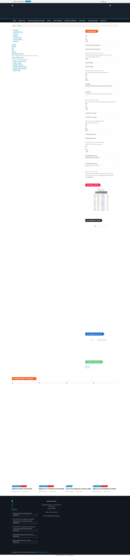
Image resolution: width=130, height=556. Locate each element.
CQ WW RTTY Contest (91, 117)
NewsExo (38, 552)
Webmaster (17, 491)
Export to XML (17, 70)
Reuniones (16, 41)
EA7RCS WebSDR (57, 20)
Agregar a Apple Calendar (20, 66)
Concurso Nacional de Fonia (36, 20)
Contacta (103, 20)
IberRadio (87, 92)
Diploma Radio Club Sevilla (22, 489)
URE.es (14, 509)
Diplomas (15, 35)
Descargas (82, 20)
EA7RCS (49, 20)
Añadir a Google (17, 63)
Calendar (19, 25)
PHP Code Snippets (59, 555)
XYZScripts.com (71, 555)
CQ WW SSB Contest (90, 138)
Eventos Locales (17, 37)
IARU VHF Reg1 (89, 66)
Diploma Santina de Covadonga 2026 (22, 513)
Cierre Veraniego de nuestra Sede (78, 489)
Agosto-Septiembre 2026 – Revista (22, 540)
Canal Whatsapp (93, 20)
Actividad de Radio (18, 32)
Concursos (16, 34)
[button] (20, 59)
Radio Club (22, 20)
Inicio (14, 20)
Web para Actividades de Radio (104, 489)
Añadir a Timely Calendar (19, 61)
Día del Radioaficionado (91, 163)
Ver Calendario (89, 177)
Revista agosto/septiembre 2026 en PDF (23, 534)
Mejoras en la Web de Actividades (51, 489)
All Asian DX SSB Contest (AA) (92, 49)
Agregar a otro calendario (20, 68)
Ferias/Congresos (17, 39)
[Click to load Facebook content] (87, 367)
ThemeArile (46, 552)
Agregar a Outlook (18, 65)
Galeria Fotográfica (70, 20)
